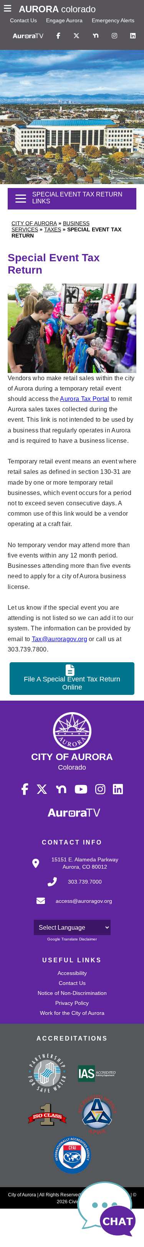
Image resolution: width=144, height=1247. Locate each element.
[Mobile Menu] (9, 9)
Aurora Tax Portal (84, 399)
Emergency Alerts (113, 20)
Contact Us (23, 20)
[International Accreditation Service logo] (97, 1074)
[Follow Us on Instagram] (114, 36)
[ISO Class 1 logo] (47, 1115)
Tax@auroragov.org (59, 639)
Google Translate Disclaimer (72, 939)
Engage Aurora (64, 20)
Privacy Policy (72, 1003)
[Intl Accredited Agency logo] (72, 1156)
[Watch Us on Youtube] (81, 789)
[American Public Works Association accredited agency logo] (97, 1115)
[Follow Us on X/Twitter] (76, 36)
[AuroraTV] (28, 36)
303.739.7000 (85, 882)
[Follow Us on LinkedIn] (133, 36)
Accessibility (72, 973)
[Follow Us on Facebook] (58, 36)
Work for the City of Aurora (72, 1013)
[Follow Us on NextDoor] (96, 36)
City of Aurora (34, 223)
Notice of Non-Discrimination (72, 993)
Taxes (52, 229)
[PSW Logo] (47, 1074)
